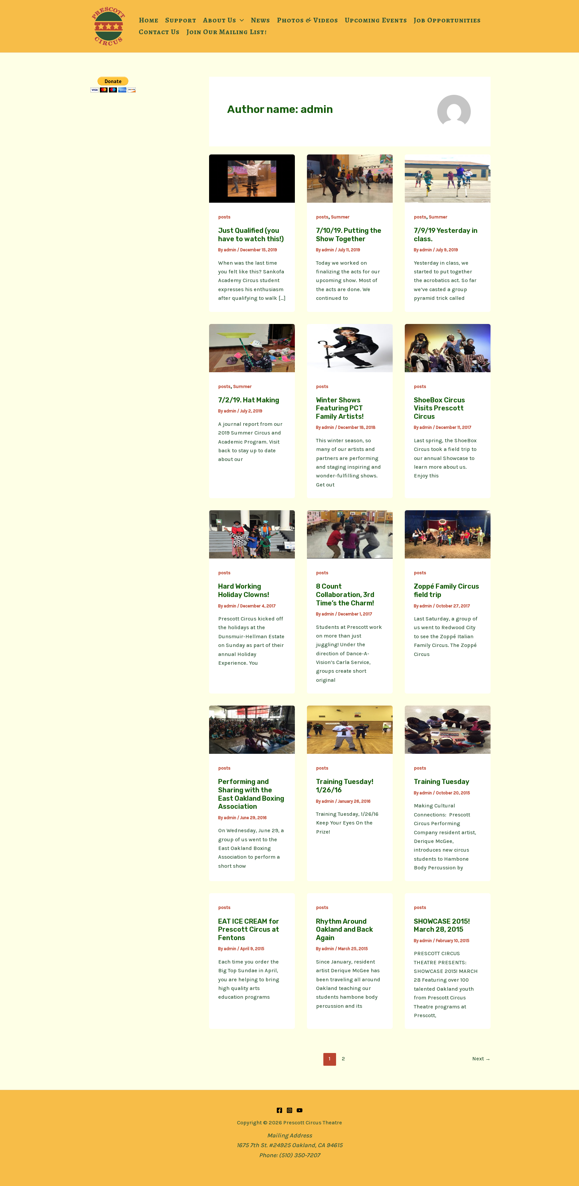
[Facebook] (279, 1110)
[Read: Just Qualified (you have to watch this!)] (252, 178)
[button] (240, 20)
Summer (340, 217)
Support (180, 20)
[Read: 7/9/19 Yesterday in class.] (448, 178)
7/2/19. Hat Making (248, 400)
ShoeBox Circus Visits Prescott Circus (439, 408)
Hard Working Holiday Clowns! (243, 590)
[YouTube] (300, 1110)
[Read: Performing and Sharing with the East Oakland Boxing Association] (252, 729)
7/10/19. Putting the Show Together (348, 234)
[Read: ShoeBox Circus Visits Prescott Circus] (448, 347)
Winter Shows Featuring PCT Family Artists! (340, 408)
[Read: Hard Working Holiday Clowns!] (252, 534)
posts (224, 217)
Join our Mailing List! (227, 32)
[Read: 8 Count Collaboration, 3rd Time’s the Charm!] (350, 534)
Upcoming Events (376, 20)
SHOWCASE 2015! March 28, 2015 (442, 925)
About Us (219, 20)
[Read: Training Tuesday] (448, 729)
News (260, 20)
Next (481, 1058)
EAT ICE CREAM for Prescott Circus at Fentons (248, 929)
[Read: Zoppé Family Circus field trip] (448, 534)
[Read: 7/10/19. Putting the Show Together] (350, 178)
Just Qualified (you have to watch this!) (251, 234)
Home (148, 20)
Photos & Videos (307, 20)
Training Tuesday (441, 782)
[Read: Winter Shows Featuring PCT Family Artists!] (350, 347)
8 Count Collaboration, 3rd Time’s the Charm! (345, 594)
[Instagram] (289, 1110)
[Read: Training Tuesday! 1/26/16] (350, 729)
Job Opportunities (447, 20)
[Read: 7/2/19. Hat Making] (252, 347)
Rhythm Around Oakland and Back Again (344, 929)
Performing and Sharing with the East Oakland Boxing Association (251, 794)
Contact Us (159, 32)
